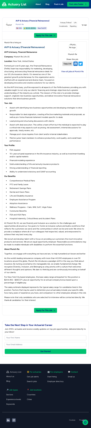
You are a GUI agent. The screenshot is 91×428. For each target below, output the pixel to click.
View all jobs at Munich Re (72, 71)
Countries (31, 394)
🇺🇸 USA (19, 28)
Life (75, 23)
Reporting (73, 26)
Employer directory (55, 381)
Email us (71, 377)
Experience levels (13, 399)
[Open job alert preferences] (85, 422)
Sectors (9, 394)
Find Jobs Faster (76, 4)
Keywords (10, 404)
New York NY (42, 28)
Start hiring (52, 377)
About (38, 4)
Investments (63, 26)
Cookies (72, 420)
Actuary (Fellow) (66, 23)
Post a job (58, 4)
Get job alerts (33, 377)
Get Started (45, 351)
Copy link (67, 64)
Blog (47, 4)
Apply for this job (44, 35)
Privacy (82, 420)
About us (10, 376)
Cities (29, 399)
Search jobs (32, 381)
